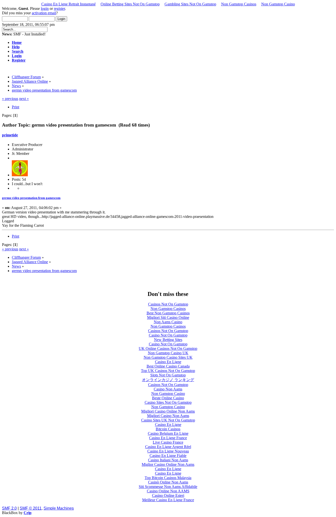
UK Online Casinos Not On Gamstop (168, 348)
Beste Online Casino (168, 398)
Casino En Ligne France (168, 438)
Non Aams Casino (168, 322)
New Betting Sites (168, 340)
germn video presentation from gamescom (31, 198)
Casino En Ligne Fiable (168, 455)
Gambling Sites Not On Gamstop (190, 4)
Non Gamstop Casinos (238, 4)
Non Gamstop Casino (278, 4)
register (59, 8)
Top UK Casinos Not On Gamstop (168, 371)
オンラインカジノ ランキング (168, 380)
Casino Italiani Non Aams (168, 460)
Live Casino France (168, 442)
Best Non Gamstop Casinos (168, 313)
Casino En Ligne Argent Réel (168, 447)
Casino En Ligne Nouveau (168, 451)
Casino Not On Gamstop (168, 335)
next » (24, 99)
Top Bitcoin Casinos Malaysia (168, 478)
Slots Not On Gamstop (168, 375)
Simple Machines (59, 508)
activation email (44, 13)
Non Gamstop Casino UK (168, 353)
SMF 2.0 (9, 508)
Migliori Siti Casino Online (168, 317)
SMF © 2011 (31, 508)
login (45, 8)
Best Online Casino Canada (168, 366)
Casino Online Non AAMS (168, 491)
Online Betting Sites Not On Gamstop (130, 4)
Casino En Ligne (168, 362)
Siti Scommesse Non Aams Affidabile (168, 487)
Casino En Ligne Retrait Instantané (68, 4)
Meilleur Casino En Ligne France (168, 500)
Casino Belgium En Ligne (168, 433)
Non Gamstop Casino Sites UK (168, 357)
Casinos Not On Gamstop (168, 304)
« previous (10, 99)
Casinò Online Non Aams (168, 482)
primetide (10, 135)
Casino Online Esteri (168, 495)
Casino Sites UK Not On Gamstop (168, 420)
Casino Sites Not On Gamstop (168, 402)
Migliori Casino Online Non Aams (168, 411)
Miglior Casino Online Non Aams (168, 464)
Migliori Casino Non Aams (168, 416)
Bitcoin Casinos (168, 429)
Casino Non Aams (168, 389)
